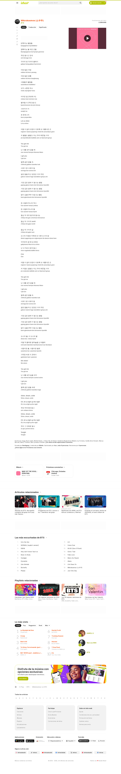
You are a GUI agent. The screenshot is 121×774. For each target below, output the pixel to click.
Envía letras (51, 718)
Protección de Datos (85, 718)
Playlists (19, 721)
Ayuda (81, 711)
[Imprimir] (17, 39)
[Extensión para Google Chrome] (40, 740)
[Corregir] (17, 41)
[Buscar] (80, 3)
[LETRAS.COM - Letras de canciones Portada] (25, 3)
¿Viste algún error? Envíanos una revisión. (28, 447)
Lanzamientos (21, 727)
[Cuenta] (104, 3)
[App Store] (30, 740)
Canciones (20, 711)
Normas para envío (85, 724)
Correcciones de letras (55, 721)
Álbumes (19, 718)
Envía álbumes (52, 715)
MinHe (41, 445)
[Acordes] (17, 36)
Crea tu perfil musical (54, 711)
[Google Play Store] (19, 740)
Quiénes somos (84, 721)
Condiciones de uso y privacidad (89, 715)
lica (55, 445)
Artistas (19, 715)
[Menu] (17, 3)
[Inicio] (16, 687)
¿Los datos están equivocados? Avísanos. (59, 442)
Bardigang (25, 445)
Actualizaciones (21, 724)
